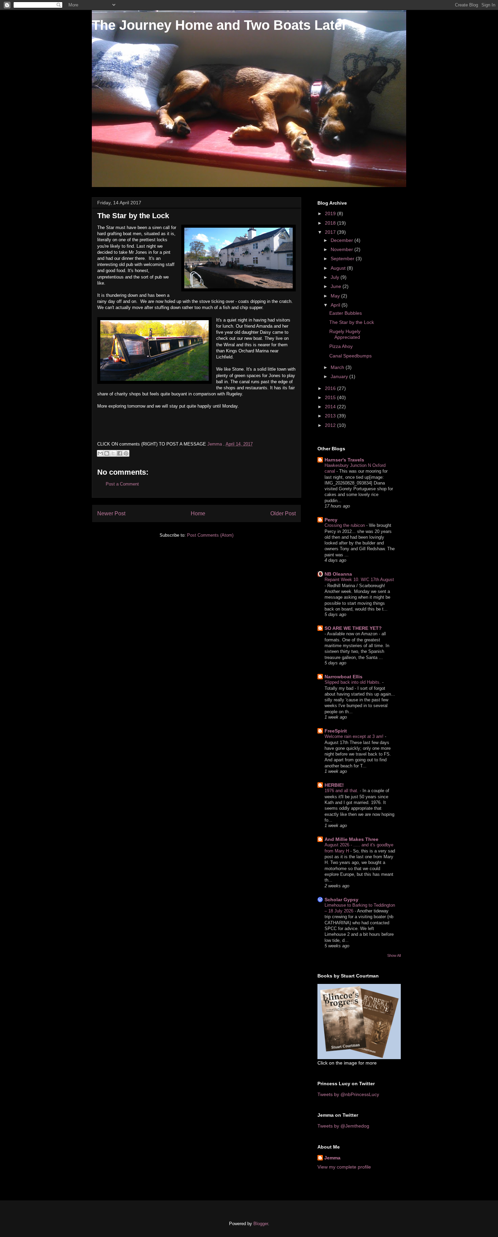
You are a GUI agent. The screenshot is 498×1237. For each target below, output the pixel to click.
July (335, 277)
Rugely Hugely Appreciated (344, 334)
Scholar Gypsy (341, 899)
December (342, 240)
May (336, 295)
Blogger (260, 1223)
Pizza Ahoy (341, 346)
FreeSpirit (336, 731)
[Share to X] (113, 453)
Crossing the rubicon (345, 525)
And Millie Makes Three (351, 839)
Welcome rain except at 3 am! (355, 736)
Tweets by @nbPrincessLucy (348, 1094)
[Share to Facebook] (119, 453)
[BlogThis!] (106, 453)
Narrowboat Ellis (343, 676)
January (340, 376)
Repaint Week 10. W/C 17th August (359, 579)
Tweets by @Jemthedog (343, 1126)
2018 (331, 223)
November (342, 249)
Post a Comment (122, 484)
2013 (331, 415)
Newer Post (111, 513)
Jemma (332, 1157)
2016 (331, 388)
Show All (394, 955)
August (339, 268)
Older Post (283, 513)
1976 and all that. (342, 790)
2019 (331, 213)
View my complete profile (344, 1167)
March (338, 367)
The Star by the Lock (351, 322)
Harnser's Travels (344, 459)
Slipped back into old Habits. (353, 682)
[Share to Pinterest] (126, 453)
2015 (331, 397)
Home (198, 513)
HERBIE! (334, 785)
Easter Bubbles (345, 313)
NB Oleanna (338, 574)
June (337, 286)
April (336, 305)
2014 (331, 406)
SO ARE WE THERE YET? (353, 628)
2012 (331, 425)
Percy (331, 519)
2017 (331, 232)
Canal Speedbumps (350, 355)
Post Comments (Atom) (210, 535)
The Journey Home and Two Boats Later (219, 25)
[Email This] (100, 453)
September (343, 258)
